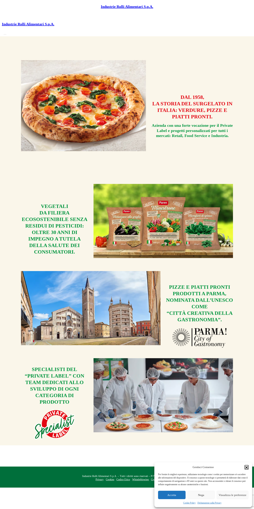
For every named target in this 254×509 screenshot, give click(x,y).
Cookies (110, 479)
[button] (246, 467)
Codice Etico (123, 479)
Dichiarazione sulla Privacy (209, 503)
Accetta (171, 495)
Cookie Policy (189, 503)
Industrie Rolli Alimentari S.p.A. (127, 6)
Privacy (100, 479)
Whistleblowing (140, 479)
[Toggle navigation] (5, 34)
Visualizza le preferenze (232, 495)
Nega (201, 495)
